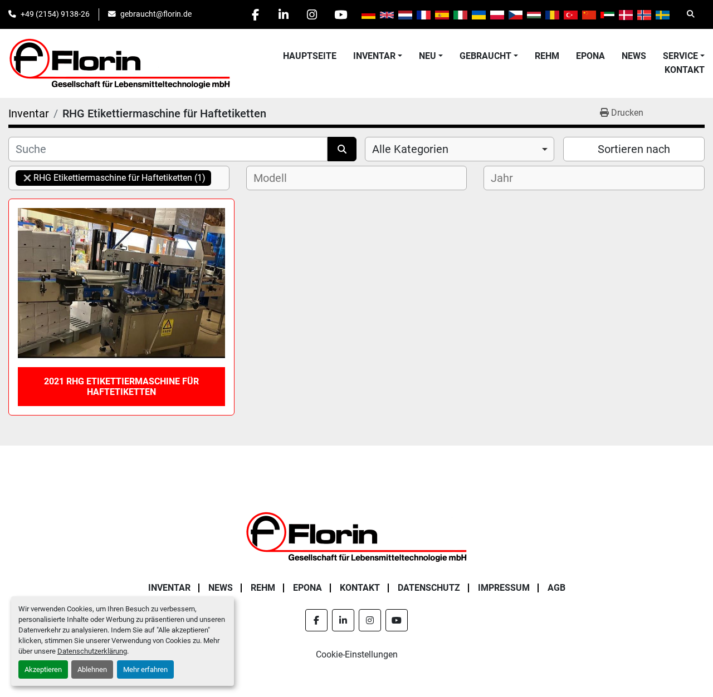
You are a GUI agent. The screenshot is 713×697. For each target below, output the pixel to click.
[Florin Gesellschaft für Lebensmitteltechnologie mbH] (356, 536)
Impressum (504, 587)
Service (680, 56)
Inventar (374, 56)
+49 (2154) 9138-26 (55, 13)
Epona (590, 56)
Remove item (27, 178)
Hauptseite (309, 56)
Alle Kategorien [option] (410, 149)
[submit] (342, 149)
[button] (377, 56)
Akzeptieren (43, 669)
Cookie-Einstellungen (357, 654)
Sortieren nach (634, 149)
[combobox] (459, 149)
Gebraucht (485, 56)
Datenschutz (429, 587)
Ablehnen (92, 669)
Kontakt (685, 70)
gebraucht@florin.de (156, 13)
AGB (556, 587)
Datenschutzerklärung (92, 651)
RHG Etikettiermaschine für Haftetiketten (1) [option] (111, 177)
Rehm (547, 56)
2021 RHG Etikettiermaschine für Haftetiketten (121, 386)
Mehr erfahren (145, 669)
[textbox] (274, 178)
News (634, 56)
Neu (427, 56)
